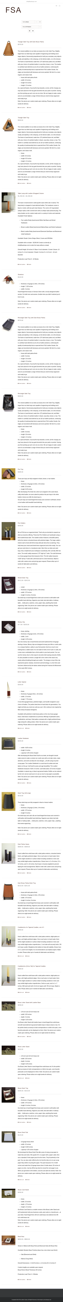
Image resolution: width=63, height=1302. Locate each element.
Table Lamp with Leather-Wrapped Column (31, 193)
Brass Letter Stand (23, 1046)
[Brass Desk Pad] (8, 1136)
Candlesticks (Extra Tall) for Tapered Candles (32, 966)
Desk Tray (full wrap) (24, 793)
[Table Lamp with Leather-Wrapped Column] (8, 202)
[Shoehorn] (8, 281)
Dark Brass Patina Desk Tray (27, 883)
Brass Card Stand (23, 1190)
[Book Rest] (8, 1240)
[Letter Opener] (8, 689)
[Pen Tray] (8, 473)
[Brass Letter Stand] (8, 1050)
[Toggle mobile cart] (56, 6)
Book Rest (21, 1236)
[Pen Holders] (8, 531)
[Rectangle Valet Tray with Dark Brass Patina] (8, 325)
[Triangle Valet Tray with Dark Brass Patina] (8, 48)
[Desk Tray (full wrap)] (8, 801)
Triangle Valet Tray (23, 117)
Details (29, 107)
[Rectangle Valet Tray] (8, 403)
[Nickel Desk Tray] (8, 585)
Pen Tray (20, 469)
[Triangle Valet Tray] (8, 125)
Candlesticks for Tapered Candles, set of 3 (31, 927)
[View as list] (32, 30)
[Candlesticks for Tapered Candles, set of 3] (8, 936)
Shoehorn (21, 274)
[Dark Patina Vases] (8, 853)
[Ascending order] (40, 22)
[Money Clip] (8, 627)
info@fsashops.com (31, 1)
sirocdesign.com (47, 1299)
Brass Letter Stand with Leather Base (29, 1002)
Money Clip (21, 622)
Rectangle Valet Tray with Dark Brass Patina (31, 317)
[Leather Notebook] (8, 743)
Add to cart (21, 728)
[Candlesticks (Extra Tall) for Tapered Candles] (8, 975)
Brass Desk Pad (23, 1132)
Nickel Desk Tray (23, 578)
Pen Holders (21, 523)
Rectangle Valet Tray (24, 393)
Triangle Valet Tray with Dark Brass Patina (31, 42)
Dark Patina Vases (23, 844)
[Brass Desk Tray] (8, 1095)
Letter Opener (22, 682)
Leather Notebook (23, 738)
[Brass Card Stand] (8, 1193)
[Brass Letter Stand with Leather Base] (8, 1006)
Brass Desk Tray (23, 1088)
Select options (22, 107)
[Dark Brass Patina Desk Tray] (8, 892)
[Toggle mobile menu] (60, 6)
